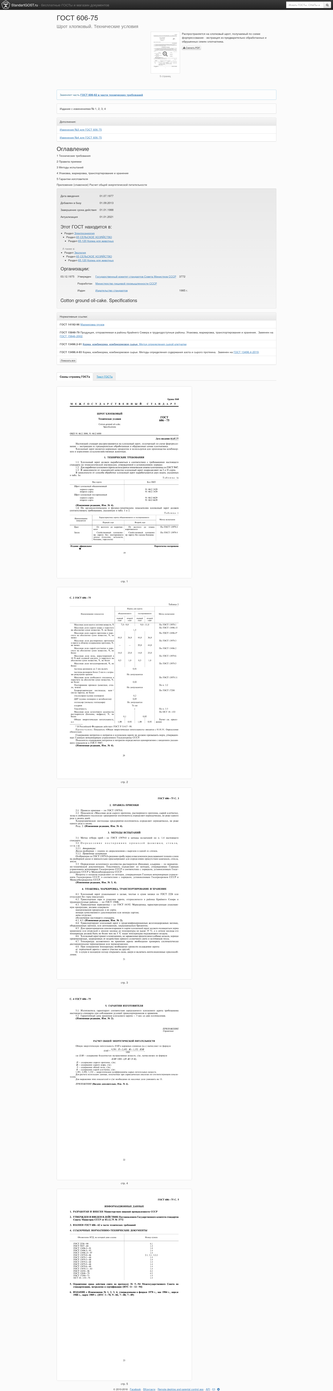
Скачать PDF (192, 47)
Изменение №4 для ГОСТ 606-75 (81, 137)
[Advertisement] (101, 59)
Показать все (68, 360)
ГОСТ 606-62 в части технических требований (111, 95)
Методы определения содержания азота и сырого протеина (149, 352)
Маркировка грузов (92, 324)
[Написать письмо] (213, 1389)
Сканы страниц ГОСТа (75, 376)
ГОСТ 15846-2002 (71, 336)
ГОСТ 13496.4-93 (71, 352)
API (208, 1389)
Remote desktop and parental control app (181, 1389)
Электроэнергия (84, 233)
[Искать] (327, 5)
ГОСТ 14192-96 (70, 324)
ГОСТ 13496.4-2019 (246, 352)
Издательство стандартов (111, 290)
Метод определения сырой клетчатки (135, 344)
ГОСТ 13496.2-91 (71, 344)
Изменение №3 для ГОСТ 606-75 (81, 129)
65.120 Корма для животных (96, 241)
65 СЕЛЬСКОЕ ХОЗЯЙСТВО (94, 237)
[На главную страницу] (6, 4)
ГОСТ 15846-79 (70, 332)
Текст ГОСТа (105, 376)
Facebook (135, 1389)
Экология (80, 252)
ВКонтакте (149, 1389)
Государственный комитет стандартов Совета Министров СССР (135, 276)
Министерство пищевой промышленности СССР (126, 283)
